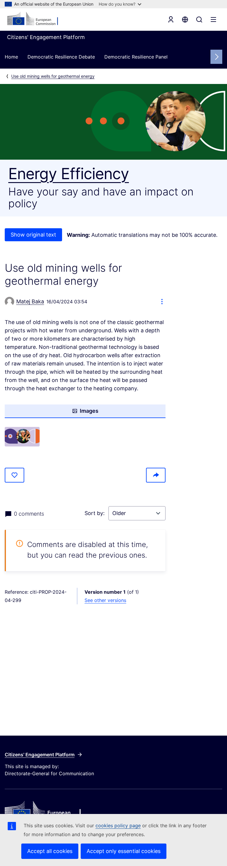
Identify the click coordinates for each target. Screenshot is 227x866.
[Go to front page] (35, 19)
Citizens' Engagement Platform (39, 754)
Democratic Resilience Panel (136, 57)
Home (11, 57)
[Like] (14, 475)
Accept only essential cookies (123, 851)
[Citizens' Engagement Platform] (113, 811)
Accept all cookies (49, 851)
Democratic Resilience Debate (61, 57)
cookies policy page (118, 825)
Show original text (33, 235)
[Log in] (170, 19)
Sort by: (95, 513)
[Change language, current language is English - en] (185, 19)
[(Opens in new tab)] (22, 436)
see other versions (105, 600)
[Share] (156, 475)
